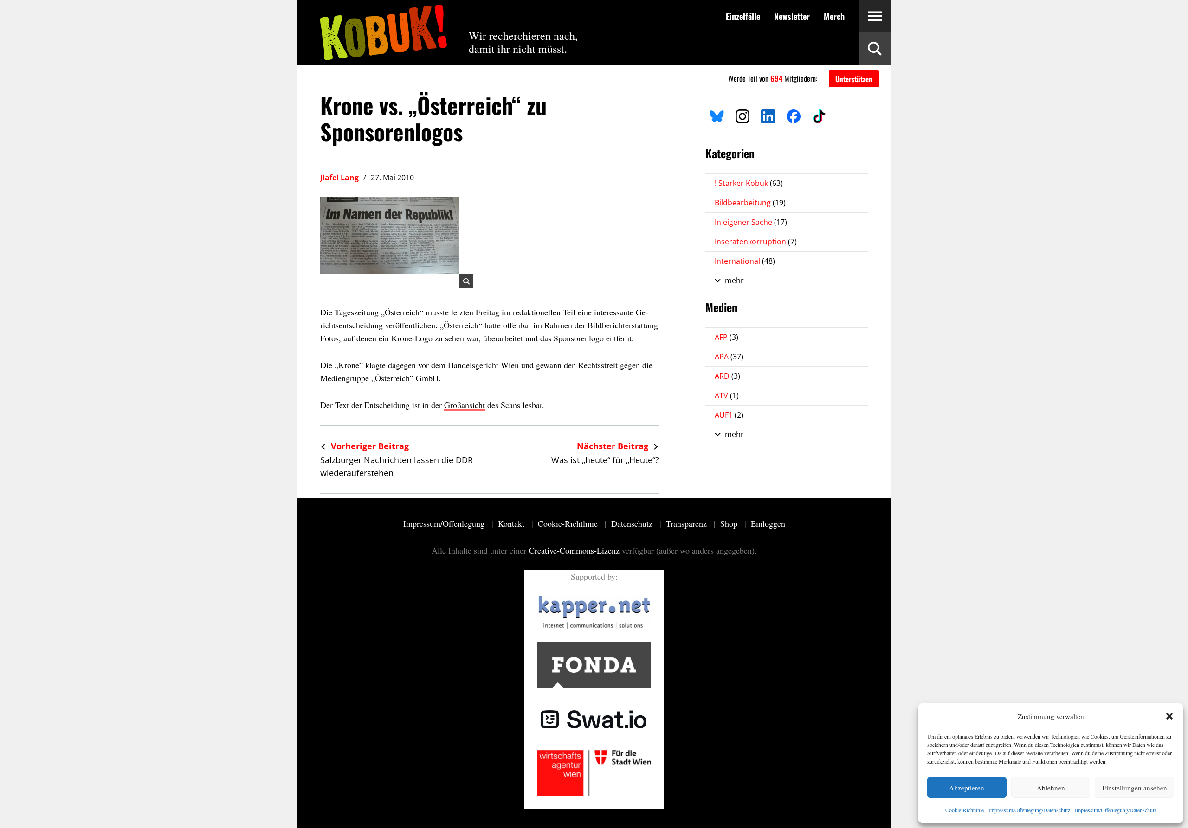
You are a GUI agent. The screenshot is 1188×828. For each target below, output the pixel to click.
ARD (727, 376)
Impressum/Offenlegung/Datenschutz (1029, 810)
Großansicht (464, 404)
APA (729, 356)
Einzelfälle (743, 16)
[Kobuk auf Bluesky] (717, 115)
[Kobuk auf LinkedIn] (768, 115)
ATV (727, 395)
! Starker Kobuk (749, 183)
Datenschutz (633, 523)
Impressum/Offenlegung (445, 523)
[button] (1169, 716)
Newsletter (792, 16)
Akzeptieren (966, 787)
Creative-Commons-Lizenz (574, 550)
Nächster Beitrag (614, 446)
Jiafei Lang (339, 177)
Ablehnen (1051, 787)
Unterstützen (853, 79)
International (745, 261)
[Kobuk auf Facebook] (793, 115)
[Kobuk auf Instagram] (742, 115)
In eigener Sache (751, 222)
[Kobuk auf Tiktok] (819, 115)
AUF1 (729, 415)
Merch (834, 16)
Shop (730, 523)
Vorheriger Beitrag (369, 446)
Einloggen (768, 523)
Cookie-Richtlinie (964, 810)
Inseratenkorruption (756, 241)
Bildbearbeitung (750, 202)
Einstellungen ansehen (1134, 787)
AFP (726, 337)
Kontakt (512, 523)
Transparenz (687, 523)
